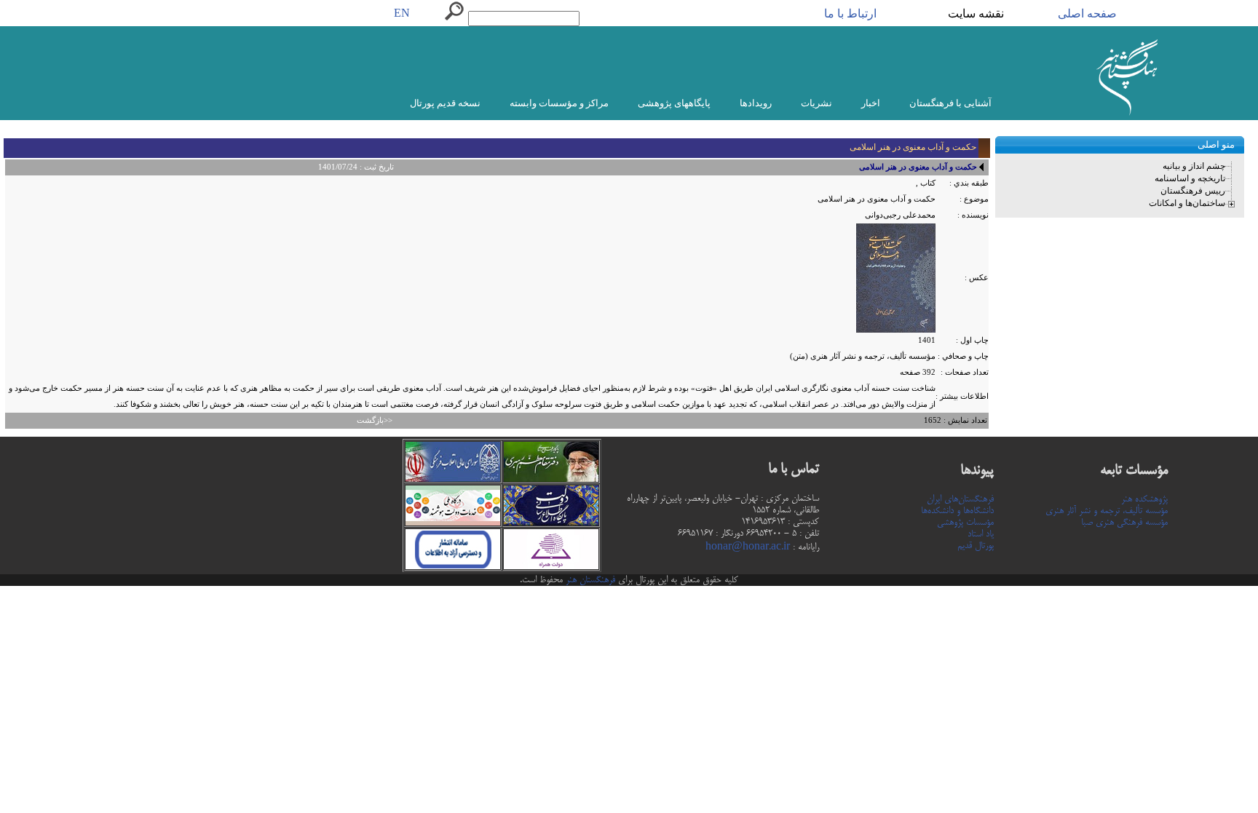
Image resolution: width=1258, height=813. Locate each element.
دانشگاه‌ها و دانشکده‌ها (957, 511)
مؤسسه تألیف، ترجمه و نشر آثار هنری (1106, 511)
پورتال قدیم (975, 546)
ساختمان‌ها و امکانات (1187, 203)
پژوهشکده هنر (1144, 499)
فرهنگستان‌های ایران (960, 499)
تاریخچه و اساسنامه (1190, 178)
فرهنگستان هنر (589, 580)
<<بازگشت (374, 420)
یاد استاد (981, 534)
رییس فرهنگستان (1192, 191)
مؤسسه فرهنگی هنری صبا (1124, 522)
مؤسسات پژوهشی (965, 522)
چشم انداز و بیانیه (1194, 166)
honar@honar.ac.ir (747, 547)
